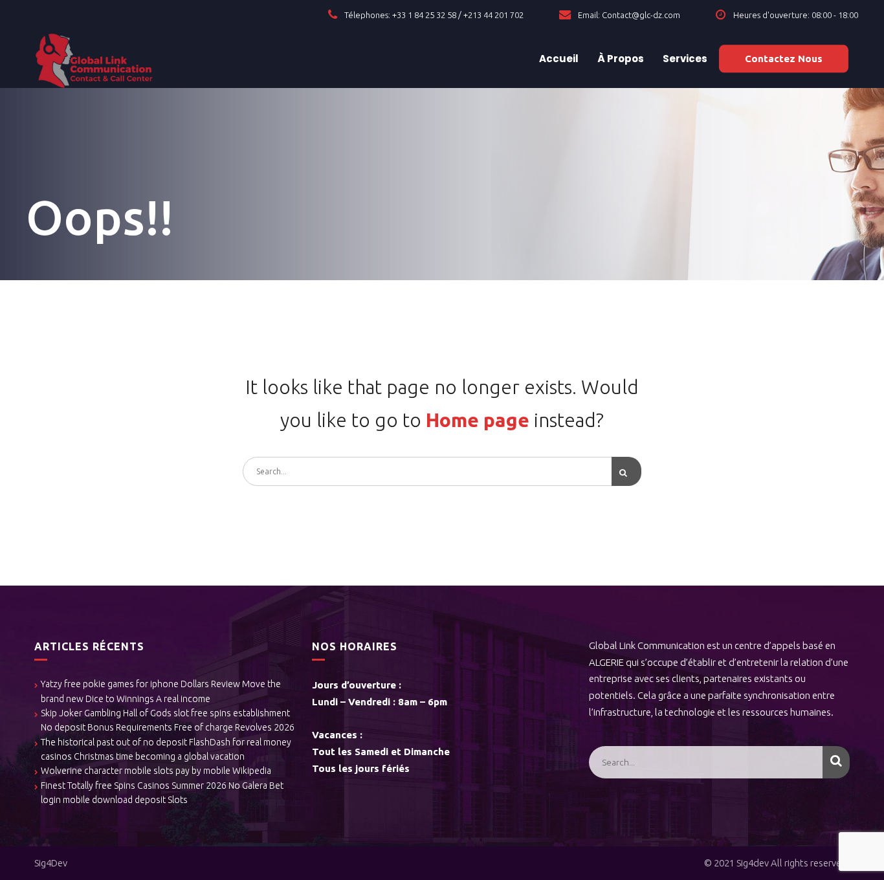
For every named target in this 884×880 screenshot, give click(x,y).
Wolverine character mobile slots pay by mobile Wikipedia (156, 770)
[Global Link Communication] (94, 59)
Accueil (558, 58)
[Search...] (626, 471)
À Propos (619, 58)
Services (684, 58)
